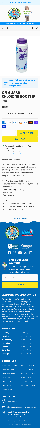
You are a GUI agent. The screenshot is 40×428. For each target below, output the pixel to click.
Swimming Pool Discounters (22, 425)
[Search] (7, 28)
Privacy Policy (26, 377)
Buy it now (20, 139)
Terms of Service (27, 381)
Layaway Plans (7, 389)
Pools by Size (7, 385)
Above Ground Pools (9, 365)
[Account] (32, 28)
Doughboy (6, 377)
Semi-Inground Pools (10, 373)
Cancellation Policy (28, 373)
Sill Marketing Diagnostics (26, 421)
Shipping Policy (27, 369)
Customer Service (27, 365)
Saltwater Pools (8, 369)
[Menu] (2, 28)
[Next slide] (37, 2)
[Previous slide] (2, 2)
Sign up (20, 285)
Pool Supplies (7, 381)
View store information (14, 154)
